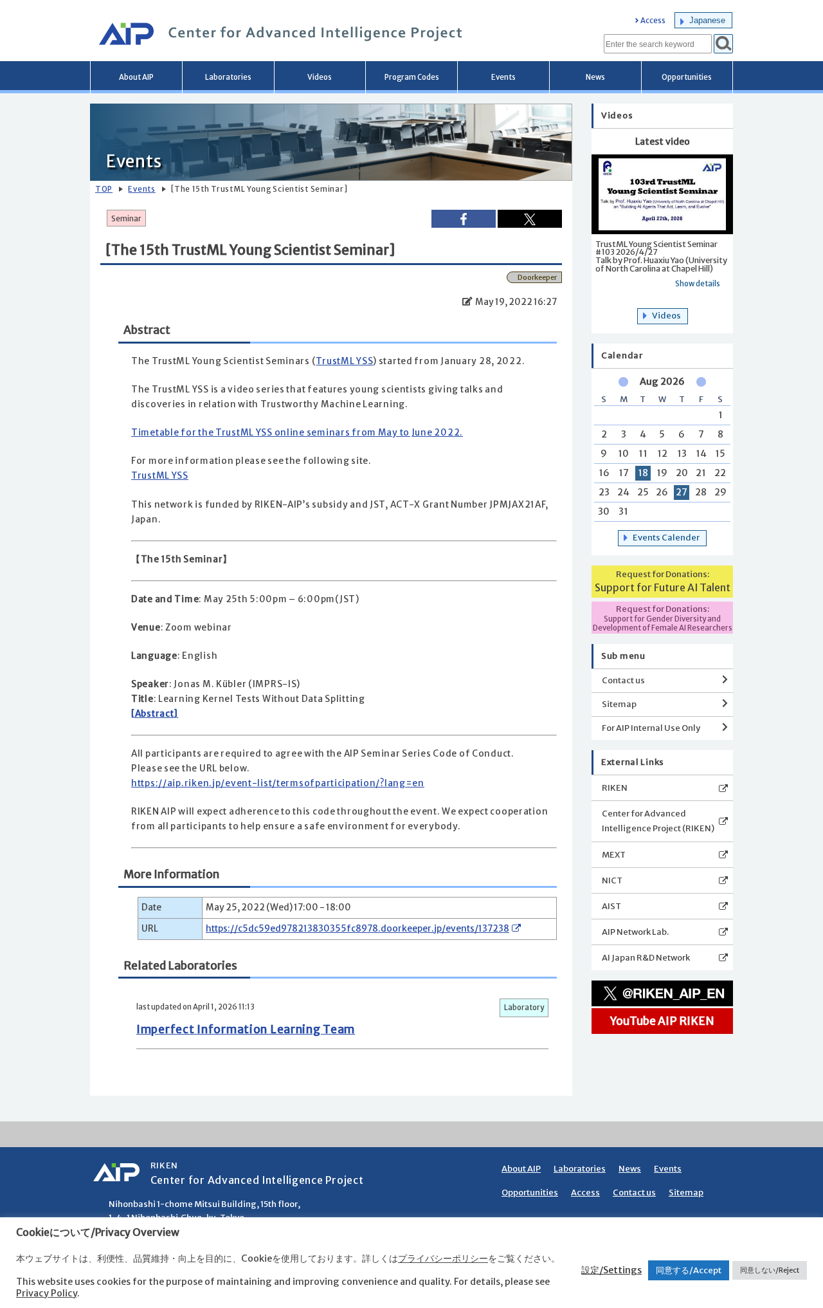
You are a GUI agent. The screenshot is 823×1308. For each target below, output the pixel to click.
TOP (104, 189)
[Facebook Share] (463, 218)
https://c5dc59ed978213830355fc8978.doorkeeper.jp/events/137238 (357, 928)
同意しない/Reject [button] (769, 1270)
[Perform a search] (723, 43)
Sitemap (619, 704)
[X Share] (530, 219)
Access (652, 21)
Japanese (707, 20)
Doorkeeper (537, 277)
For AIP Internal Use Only (651, 728)
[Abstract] (154, 713)
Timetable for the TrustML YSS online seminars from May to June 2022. (297, 432)
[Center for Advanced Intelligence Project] (276, 35)
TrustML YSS (344, 361)
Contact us (623, 680)
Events (503, 77)
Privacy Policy (46, 1293)
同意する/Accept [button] (688, 1270)
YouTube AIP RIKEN (662, 1021)
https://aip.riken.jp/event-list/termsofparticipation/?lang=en (277, 783)
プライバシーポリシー (443, 1258)
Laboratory (524, 1007)
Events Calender (666, 537)
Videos (319, 77)
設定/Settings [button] (611, 1270)
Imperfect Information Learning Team (245, 1029)
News (595, 77)
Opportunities (687, 77)
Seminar (126, 218)
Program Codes (411, 77)
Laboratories (228, 77)
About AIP (136, 77)
